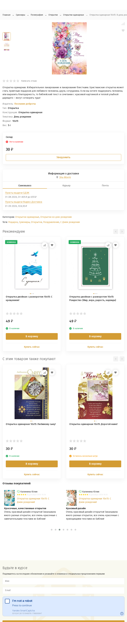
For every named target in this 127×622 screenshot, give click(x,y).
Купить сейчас (32, 347)
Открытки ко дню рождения (56, 217)
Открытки (53, 15)
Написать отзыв (29, 81)
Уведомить (63, 157)
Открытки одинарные (73, 15)
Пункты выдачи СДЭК (17, 192)
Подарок (13, 222)
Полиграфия (37, 15)
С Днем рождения (70, 222)
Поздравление (51, 222)
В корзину (32, 336)
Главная (6, 15)
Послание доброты (25, 103)
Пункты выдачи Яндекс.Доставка (23, 202)
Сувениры (20, 15)
